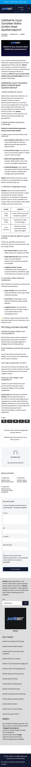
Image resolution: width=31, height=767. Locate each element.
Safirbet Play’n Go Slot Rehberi (12, 709)
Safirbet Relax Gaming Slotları (12, 684)
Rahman (5, 34)
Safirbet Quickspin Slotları (10, 714)
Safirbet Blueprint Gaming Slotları (13, 674)
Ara (3, 599)
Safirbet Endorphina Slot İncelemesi (14, 694)
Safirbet (22, 34)
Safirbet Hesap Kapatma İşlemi (22, 481)
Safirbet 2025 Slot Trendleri (11, 659)
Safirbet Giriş (20, 8)
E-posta (6, 536)
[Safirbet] (7, 8)
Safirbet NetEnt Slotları (9, 704)
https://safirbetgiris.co (12, 142)
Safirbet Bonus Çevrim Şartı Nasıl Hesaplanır (7, 490)
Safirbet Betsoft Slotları (10, 679)
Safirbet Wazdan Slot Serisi (11, 689)
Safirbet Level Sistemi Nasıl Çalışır (7, 481)
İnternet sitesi (7, 545)
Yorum (5, 513)
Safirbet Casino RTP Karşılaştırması (13, 669)
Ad (4, 528)
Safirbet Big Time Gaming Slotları (13, 699)
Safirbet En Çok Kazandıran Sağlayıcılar (15, 664)
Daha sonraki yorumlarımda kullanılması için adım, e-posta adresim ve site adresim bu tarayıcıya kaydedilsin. (15, 559)
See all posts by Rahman (15, 463)
